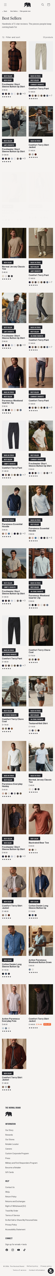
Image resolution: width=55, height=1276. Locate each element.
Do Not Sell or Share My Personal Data (21, 1220)
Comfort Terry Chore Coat (39, 651)
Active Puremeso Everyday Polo (11, 1020)
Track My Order (11, 1211)
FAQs (7, 1192)
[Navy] (30, 96)
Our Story (9, 1130)
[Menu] (5, 5)
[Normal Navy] (9, 220)
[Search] (43, 5)
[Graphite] (30, 730)
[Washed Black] (36, 915)
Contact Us (10, 1187)
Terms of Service (12, 1215)
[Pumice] (12, 220)
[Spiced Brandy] (36, 154)
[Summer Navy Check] (21, 94)
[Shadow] (12, 276)
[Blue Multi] (12, 94)
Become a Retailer (13, 1168)
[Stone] (15, 220)
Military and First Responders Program (21, 1163)
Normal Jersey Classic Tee (13, 267)
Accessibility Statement (15, 1229)
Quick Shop (14, 69)
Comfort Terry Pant (39, 88)
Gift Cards (9, 1172)
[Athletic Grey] (3, 220)
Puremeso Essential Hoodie (12, 525)
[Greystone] (33, 154)
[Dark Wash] (30, 915)
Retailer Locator (12, 1144)
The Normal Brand (17, 1266)
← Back (4, 11)
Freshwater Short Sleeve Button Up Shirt (13, 85)
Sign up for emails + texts (16, 1244)
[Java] (39, 730)
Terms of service (19, 1270)
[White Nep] (15, 94)
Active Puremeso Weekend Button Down (40, 961)
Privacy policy (46, 1266)
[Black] (44, 96)
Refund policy (32, 1266)
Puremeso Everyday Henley (12, 785)
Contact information (37, 1270)
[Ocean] (3, 94)
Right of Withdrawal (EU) (15, 1206)
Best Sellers (14, 11)
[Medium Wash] (33, 915)
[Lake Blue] (30, 970)
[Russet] (39, 660)
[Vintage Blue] (33, 730)
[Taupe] (33, 96)
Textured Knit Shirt (38, 723)
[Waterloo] (47, 96)
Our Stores (9, 1139)
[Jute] (3, 276)
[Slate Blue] (9, 534)
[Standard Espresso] (33, 850)
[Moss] (33, 660)
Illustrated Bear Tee (39, 842)
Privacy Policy (11, 1225)
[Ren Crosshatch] (9, 94)
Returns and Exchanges (15, 1201)
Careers (8, 1149)
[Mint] (3, 1028)
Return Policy (10, 1197)
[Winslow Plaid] (6, 94)
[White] (6, 276)
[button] (49, 5)
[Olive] (41, 96)
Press (7, 1158)
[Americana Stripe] (18, 94)
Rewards (9, 1135)
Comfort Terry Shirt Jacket (39, 146)
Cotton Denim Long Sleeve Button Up (38, 906)
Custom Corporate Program (17, 1153)
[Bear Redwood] (30, 850)
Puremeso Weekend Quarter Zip (12, 211)
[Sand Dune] (39, 96)
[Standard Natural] (36, 850)
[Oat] (36, 730)
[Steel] (36, 96)
